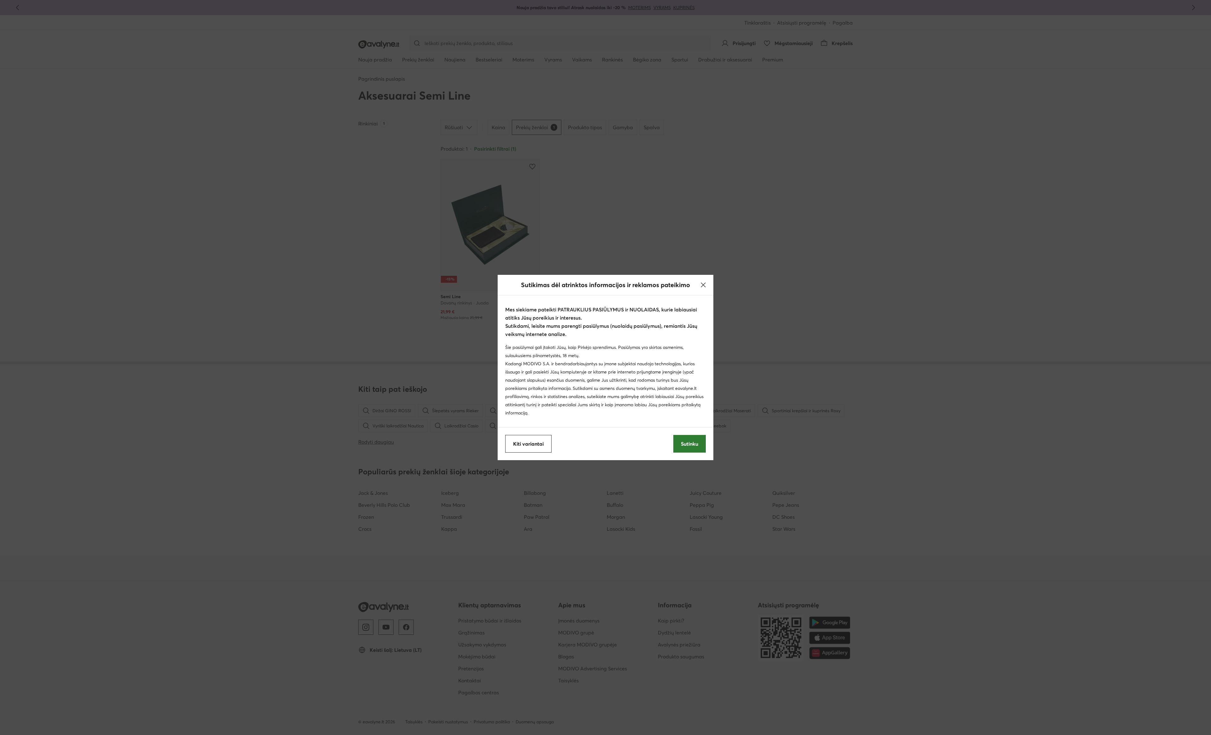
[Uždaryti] (703, 284)
